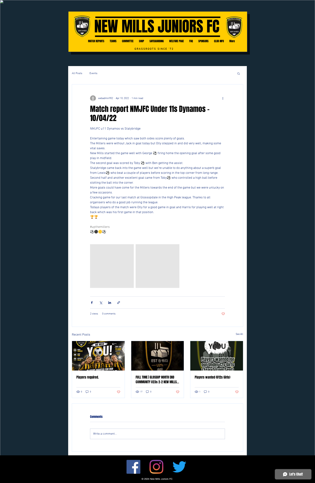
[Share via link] (118, 302)
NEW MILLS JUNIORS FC (156, 26)
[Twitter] (179, 467)
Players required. (87, 377)
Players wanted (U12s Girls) (212, 377)
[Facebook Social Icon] (133, 467)
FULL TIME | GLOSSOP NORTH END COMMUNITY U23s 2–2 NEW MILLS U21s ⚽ (156, 379)
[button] (238, 73)
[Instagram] (156, 467)
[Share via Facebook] (92, 302)
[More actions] (223, 98)
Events (93, 73)
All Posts (77, 73)
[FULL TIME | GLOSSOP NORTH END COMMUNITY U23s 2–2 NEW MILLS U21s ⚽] (157, 356)
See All (239, 334)
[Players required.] (98, 356)
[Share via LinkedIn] (109, 302)
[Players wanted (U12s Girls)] (216, 356)
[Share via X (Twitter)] (100, 302)
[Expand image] (112, 266)
